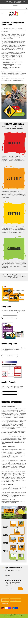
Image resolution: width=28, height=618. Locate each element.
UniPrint (3, 603)
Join (21, 588)
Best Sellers (15, 5)
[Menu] (2, 13)
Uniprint (8, 614)
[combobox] (13, 7)
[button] (25, 13)
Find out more (9, 317)
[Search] (26, 7)
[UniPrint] (13, 13)
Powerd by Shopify (5, 605)
